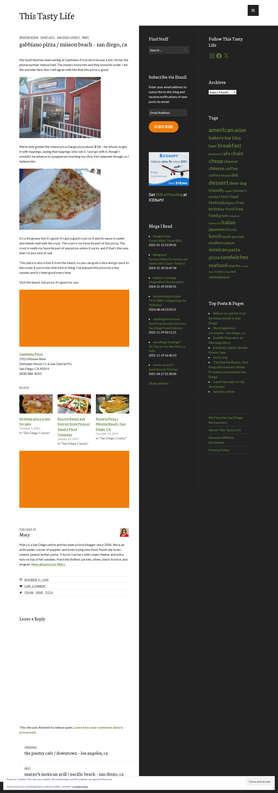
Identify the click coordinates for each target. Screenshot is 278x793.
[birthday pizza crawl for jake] (36, 404)
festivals (217, 202)
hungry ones (162, 236)
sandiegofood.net (166, 319)
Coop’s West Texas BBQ (165, 240)
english (228, 190)
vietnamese (219, 277)
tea (233, 271)
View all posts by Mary (48, 564)
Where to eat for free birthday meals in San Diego (227, 318)
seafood (218, 265)
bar (228, 138)
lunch (215, 236)
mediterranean (222, 242)
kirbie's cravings (164, 277)
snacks (234, 265)
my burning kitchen (167, 296)
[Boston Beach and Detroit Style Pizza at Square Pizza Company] (74, 404)
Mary (85, 37)
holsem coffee (224, 391)
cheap (39, 592)
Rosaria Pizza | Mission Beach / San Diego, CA (111, 424)
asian (240, 130)
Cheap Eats (47, 37)
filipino (230, 203)
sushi (218, 271)
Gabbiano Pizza (31, 354)
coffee (231, 168)
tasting (226, 272)
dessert (219, 182)
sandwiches (234, 257)
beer (213, 145)
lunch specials (233, 236)
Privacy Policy (219, 450)
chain (237, 153)
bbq (236, 138)
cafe (225, 153)
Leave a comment (35, 586)
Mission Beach (29, 37)
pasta (234, 249)
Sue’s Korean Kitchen (163, 369)
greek (223, 215)
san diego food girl (166, 342)
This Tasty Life (46, 15)
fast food (229, 196)
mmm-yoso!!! (163, 365)
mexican (218, 249)
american (221, 129)
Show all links (159, 383)
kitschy (231, 229)
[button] (253, 10)
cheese (231, 161)
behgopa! (160, 254)
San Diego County (68, 37)
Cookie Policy (80, 786)
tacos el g (220, 357)
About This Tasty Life (225, 430)
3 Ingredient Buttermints (166, 282)
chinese (216, 168)
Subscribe (163, 126)
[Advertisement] (75, 318)
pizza (49, 592)
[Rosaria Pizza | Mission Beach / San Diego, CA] (112, 404)
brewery (215, 154)
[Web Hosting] (169, 184)
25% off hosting (169, 194)
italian (29, 592)
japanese (217, 229)
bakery (216, 138)
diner (234, 183)
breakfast (229, 145)
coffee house (220, 175)
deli (234, 175)
